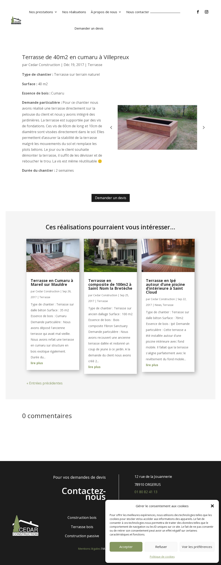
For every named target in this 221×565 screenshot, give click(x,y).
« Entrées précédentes (45, 383)
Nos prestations (41, 12)
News (158, 305)
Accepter (126, 547)
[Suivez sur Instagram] (206, 11)
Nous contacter (137, 12)
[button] (212, 506)
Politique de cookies (162, 557)
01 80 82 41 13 (145, 491)
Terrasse (95, 64)
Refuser (161, 547)
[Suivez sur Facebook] (197, 11)
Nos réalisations (74, 12)
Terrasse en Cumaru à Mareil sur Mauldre (52, 282)
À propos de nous (104, 12)
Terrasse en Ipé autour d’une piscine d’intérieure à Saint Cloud (165, 286)
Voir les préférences (197, 547)
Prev (111, 127)
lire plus (37, 363)
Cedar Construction (44, 64)
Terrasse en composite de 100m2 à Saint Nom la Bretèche (110, 284)
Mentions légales (89, 549)
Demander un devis (88, 28)
